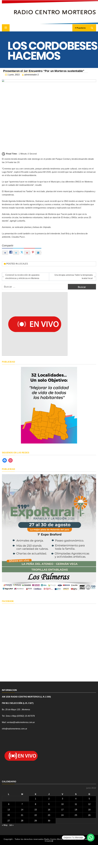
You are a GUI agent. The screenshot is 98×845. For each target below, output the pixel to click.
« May (5, 825)
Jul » (11, 825)
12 (89, 804)
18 (76, 810)
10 (62, 804)
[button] (90, 837)
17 (62, 810)
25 (76, 815)
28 (22, 821)
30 (49, 821)
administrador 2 (31, 75)
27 (9, 821)
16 (49, 810)
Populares (81, 28)
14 (22, 810)
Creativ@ (49, 841)
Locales (23, 264)
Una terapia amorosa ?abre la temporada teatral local (73, 276)
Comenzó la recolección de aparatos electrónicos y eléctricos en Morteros (22, 276)
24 (62, 815)
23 (49, 815)
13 (9, 810)
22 (35, 815)
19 (89, 810)
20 (9, 815)
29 (35, 821)
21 (22, 815)
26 (89, 815)
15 (35, 810)
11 (76, 804)
